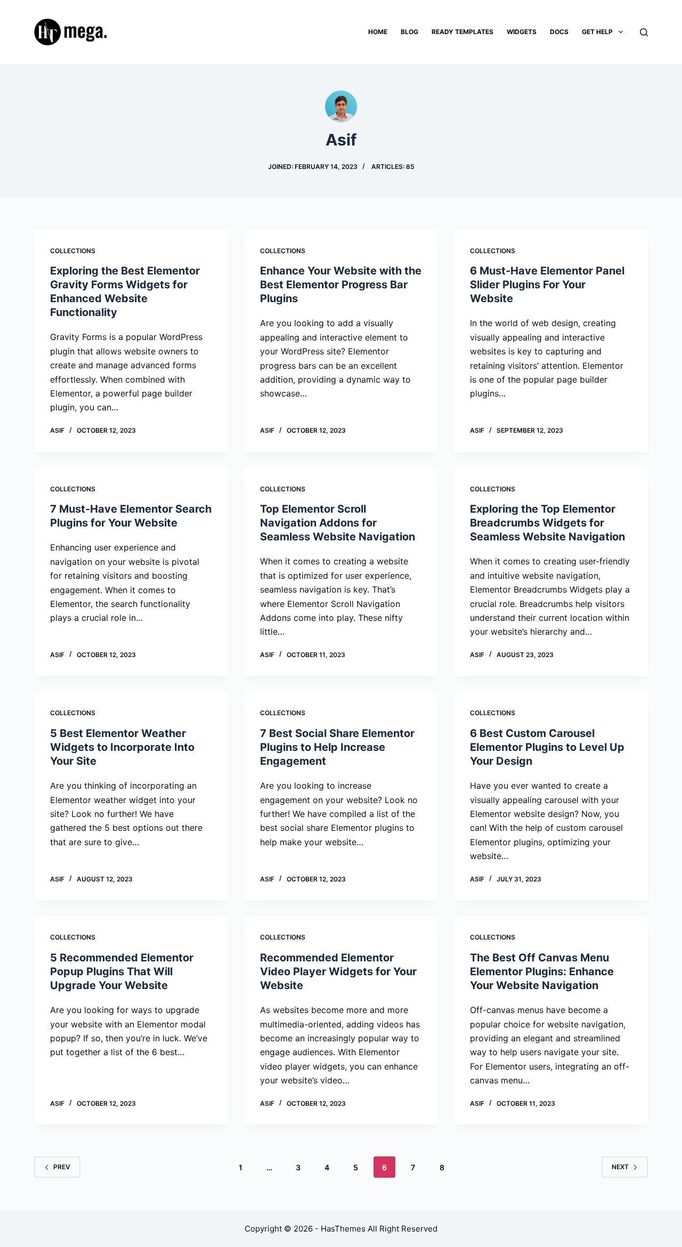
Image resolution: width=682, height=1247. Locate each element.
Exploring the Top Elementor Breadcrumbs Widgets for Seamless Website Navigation (547, 523)
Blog (409, 32)
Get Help (597, 32)
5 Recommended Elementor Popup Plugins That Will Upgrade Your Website (121, 971)
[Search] (644, 32)
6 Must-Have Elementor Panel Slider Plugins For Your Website (547, 284)
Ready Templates (462, 32)
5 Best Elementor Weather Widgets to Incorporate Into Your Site (122, 747)
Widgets (522, 32)
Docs (559, 32)
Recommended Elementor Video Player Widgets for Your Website (338, 971)
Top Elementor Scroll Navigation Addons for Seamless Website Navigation (337, 523)
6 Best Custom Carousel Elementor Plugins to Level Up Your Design (547, 747)
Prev (61, 1167)
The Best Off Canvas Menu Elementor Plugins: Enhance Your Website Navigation (542, 971)
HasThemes (343, 1229)
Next (620, 1167)
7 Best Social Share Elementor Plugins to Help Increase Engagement (337, 747)
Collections (72, 251)
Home (377, 32)
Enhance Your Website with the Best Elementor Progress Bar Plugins (340, 284)
